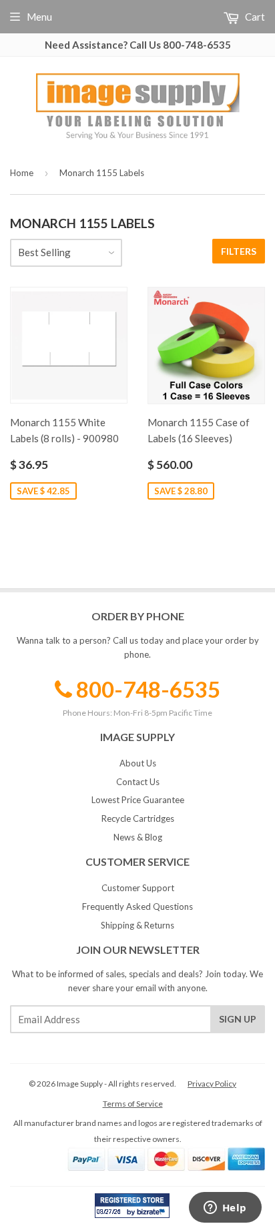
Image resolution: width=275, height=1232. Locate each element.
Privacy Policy (212, 1084)
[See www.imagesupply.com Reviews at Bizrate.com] (132, 1205)
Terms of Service (133, 1104)
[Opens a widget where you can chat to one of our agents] (225, 1208)
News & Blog (137, 837)
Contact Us (138, 781)
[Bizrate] (153, 1214)
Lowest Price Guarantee (137, 799)
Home (21, 172)
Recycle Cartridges (137, 818)
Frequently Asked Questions (137, 906)
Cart (254, 17)
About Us (137, 763)
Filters (238, 251)
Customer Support (137, 887)
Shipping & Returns (137, 925)
